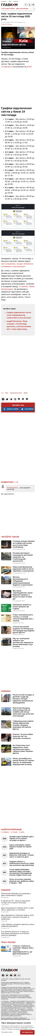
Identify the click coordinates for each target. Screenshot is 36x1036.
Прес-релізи (8, 942)
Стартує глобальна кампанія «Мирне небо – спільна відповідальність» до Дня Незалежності (24, 950)
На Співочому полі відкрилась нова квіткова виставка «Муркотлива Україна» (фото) (23, 749)
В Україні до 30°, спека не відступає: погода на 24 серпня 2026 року (15, 902)
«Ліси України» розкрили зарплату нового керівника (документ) (18, 925)
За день (21, 832)
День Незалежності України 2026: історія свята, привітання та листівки (17, 909)
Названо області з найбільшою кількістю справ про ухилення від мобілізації (21, 863)
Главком (6, 67)
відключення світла (16, 393)
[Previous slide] (30, 8)
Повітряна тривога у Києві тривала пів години (22, 607)
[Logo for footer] (9, 971)
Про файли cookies (7, 1032)
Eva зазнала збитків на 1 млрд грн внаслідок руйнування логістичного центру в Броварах (15, 933)
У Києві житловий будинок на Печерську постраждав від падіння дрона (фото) (23, 630)
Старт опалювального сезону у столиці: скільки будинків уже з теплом (23, 618)
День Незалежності (23, 8)
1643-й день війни (8, 8)
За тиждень (5, 832)
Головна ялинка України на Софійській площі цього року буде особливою (24, 544)
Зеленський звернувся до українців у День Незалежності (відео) (16, 894)
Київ (6, 393)
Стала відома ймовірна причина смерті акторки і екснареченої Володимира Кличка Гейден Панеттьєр (20, 872)
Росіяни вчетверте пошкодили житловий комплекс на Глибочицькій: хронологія (23, 557)
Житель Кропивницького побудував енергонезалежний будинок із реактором (23, 581)
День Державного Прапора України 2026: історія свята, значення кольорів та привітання (17, 917)
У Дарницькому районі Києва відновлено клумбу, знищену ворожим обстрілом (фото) (23, 725)
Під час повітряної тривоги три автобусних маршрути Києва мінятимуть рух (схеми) (23, 642)
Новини (5, 691)
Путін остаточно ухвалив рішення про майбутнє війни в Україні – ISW (21, 881)
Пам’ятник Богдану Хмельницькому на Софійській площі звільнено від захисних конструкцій (23, 712)
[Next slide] (34, 8)
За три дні (14, 832)
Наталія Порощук (6, 24)
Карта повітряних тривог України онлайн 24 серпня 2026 (20, 847)
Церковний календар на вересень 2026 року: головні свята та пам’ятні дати (21, 855)
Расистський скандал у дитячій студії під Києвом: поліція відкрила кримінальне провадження (23, 699)
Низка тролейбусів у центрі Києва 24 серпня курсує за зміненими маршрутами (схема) (23, 761)
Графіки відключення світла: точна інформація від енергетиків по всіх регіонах (19, 315)
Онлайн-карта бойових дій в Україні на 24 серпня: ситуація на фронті (21, 838)
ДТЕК (29, 67)
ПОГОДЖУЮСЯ (27, 1032)
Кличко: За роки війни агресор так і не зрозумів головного (23, 736)
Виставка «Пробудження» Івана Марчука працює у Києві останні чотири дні (23, 595)
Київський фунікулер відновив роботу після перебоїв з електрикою (23, 569)
